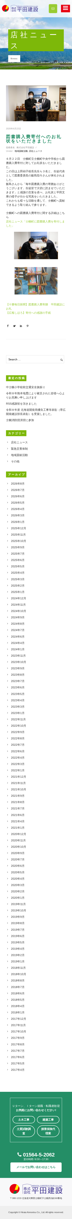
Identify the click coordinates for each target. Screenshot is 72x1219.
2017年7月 (18, 1050)
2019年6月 (18, 936)
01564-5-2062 (38, 1155)
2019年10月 (18, 910)
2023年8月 (18, 674)
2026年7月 (18, 490)
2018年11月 (18, 967)
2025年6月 (18, 560)
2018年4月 (18, 1006)
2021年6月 (18, 815)
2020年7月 (18, 859)
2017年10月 (18, 1031)
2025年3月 (18, 579)
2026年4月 (18, 509)
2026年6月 (18, 496)
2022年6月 (18, 751)
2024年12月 (18, 598)
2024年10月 (18, 611)
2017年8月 (18, 1044)
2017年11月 (18, 1025)
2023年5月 (18, 694)
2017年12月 (18, 1018)
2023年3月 (18, 706)
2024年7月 (18, 630)
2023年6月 (18, 687)
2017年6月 (18, 1057)
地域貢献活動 (21, 150)
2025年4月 (18, 572)
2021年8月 (18, 802)
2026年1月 (18, 521)
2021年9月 (18, 795)
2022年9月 (18, 732)
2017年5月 (18, 1063)
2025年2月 (18, 585)
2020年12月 (18, 834)
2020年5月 (18, 872)
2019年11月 (18, 904)
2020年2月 (18, 891)
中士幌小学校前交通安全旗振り (25, 387)
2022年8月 (18, 738)
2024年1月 (18, 649)
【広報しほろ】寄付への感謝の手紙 (28, 312)
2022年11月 (18, 719)
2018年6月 (18, 993)
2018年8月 (18, 980)
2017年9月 (18, 1037)
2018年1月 (18, 1012)
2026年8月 (18, 483)
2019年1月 (18, 961)
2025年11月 (18, 534)
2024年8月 (18, 623)
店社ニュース (35, 150)
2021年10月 (18, 789)
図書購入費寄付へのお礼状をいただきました (34, 139)
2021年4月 (18, 821)
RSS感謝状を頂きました (21, 403)
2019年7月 (18, 929)
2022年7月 (18, 744)
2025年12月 (18, 528)
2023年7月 (18, 681)
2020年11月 (18, 840)
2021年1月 (18, 827)
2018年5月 (18, 999)
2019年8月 (18, 923)
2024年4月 (18, 643)
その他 (15, 461)
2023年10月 (18, 662)
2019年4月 (18, 948)
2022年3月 (18, 764)
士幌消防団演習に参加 (20, 420)
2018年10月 (18, 974)
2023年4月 (18, 700)
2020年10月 (18, 846)
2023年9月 (18, 668)
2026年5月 (18, 502)
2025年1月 (18, 592)
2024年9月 (18, 617)
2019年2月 (18, 955)
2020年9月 (18, 853)
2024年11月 (18, 604)
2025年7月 (18, 553)
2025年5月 (18, 566)
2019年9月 (18, 916)
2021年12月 (18, 776)
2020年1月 (18, 897)
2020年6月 (18, 865)
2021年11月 (18, 783)
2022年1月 (18, 770)
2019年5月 (18, 942)
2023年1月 (18, 713)
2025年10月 (18, 541)
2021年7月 (18, 808)
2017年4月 (18, 1069)
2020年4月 (18, 878)
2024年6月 (18, 636)
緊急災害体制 (19, 448)
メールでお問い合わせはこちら (36, 1167)
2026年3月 (18, 515)
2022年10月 (18, 725)
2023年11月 (18, 655)
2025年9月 (18, 547)
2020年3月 (18, 885)
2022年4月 (18, 757)
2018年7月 (18, 987)
